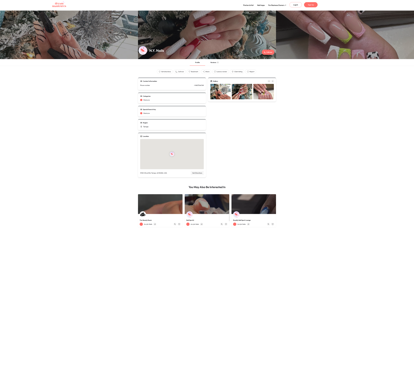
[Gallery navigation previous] (269, 81)
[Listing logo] (143, 50)
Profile (197, 62)
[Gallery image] (220, 91)
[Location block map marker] (172, 154)
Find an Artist (248, 5)
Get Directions (197, 173)
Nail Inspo (261, 5)
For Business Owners (276, 5)
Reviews (214, 62)
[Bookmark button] (179, 224)
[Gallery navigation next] (273, 81)
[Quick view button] (175, 224)
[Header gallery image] (69, 35)
